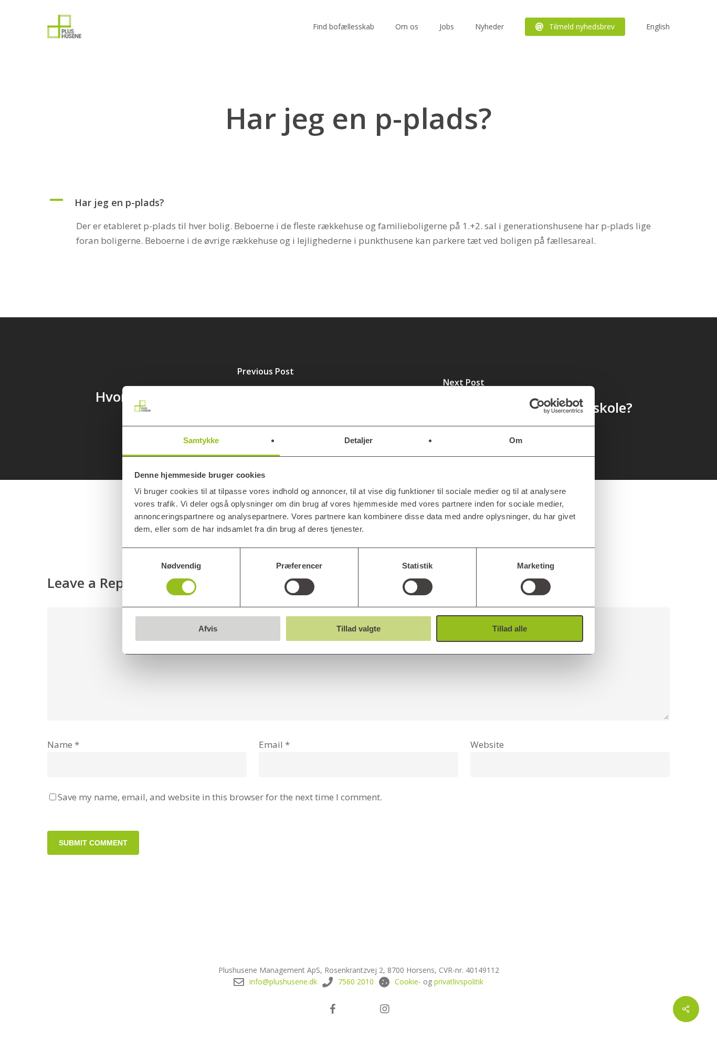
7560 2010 (356, 982)
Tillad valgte (358, 628)
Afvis (207, 628)
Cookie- (408, 982)
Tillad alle (509, 628)
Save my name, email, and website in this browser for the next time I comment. (220, 797)
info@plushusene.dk (283, 982)
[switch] (299, 586)
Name (63, 744)
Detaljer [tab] (358, 440)
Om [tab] (515, 440)
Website (487, 744)
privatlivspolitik (458, 982)
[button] (358, 202)
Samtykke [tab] (201, 440)
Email (274, 744)
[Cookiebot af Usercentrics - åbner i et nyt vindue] (537, 406)
